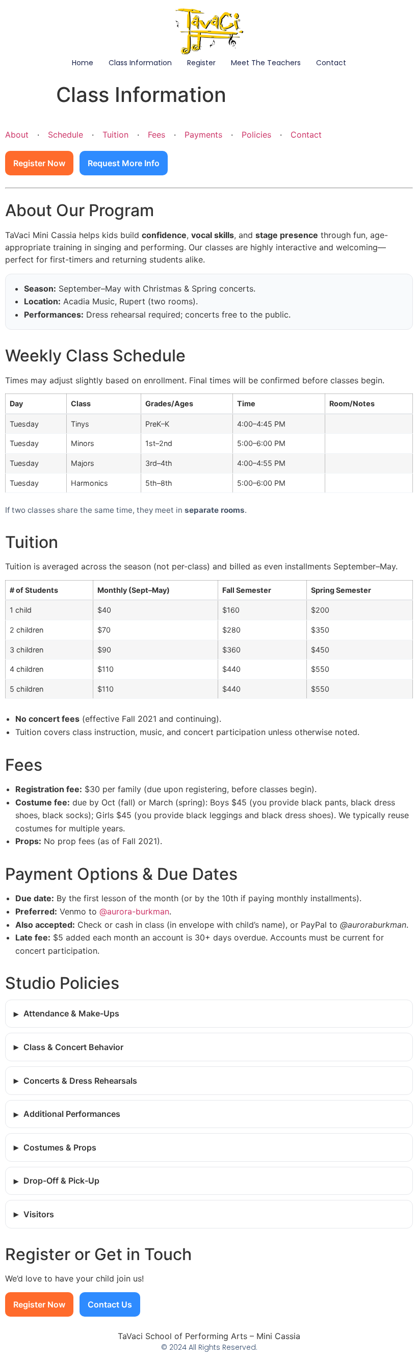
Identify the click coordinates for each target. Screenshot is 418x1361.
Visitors (38, 1214)
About (17, 134)
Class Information (140, 63)
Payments (203, 134)
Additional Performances (71, 1114)
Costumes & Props (59, 1147)
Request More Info (124, 163)
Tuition (115, 134)
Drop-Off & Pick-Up (61, 1180)
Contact (331, 63)
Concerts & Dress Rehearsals (80, 1081)
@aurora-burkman (134, 911)
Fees (156, 134)
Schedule (65, 134)
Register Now (39, 163)
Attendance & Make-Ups (71, 1013)
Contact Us (110, 1304)
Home (82, 63)
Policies (256, 134)
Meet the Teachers (266, 63)
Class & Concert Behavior (73, 1047)
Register (201, 63)
